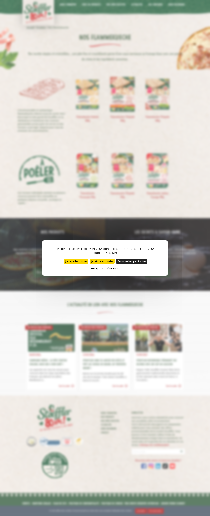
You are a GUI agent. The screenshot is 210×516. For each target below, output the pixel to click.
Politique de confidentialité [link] (105, 268)
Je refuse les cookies (102, 261)
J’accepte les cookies (76, 261)
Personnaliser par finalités (132, 261)
